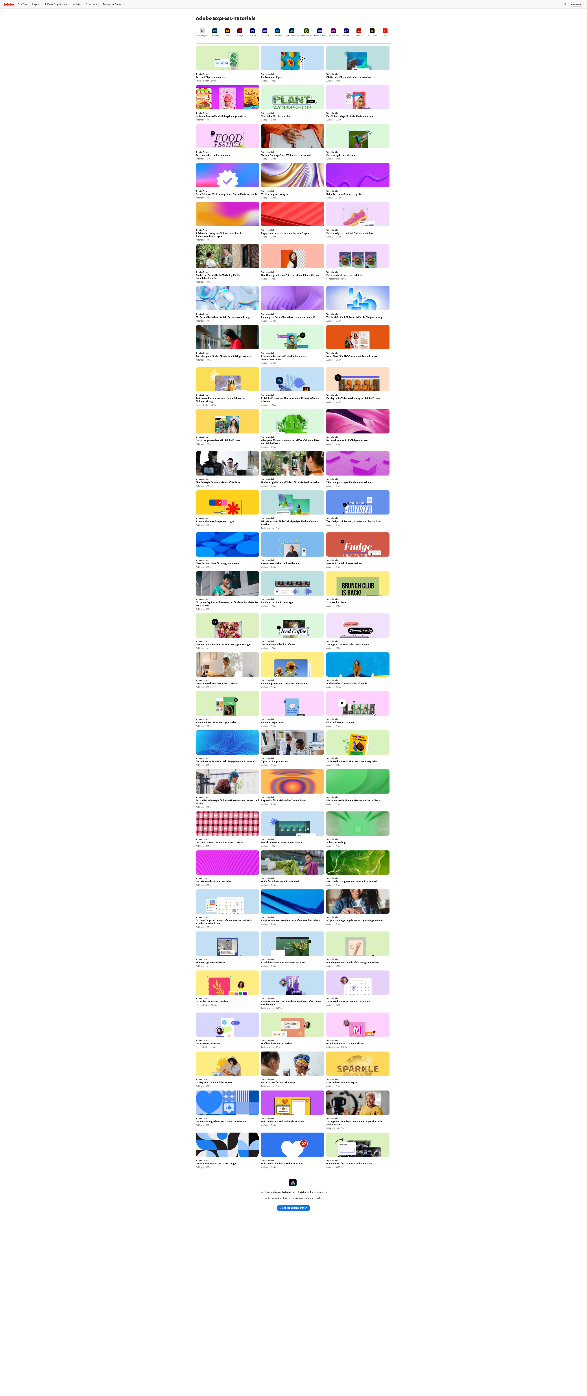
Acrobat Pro (359, 36)
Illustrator (227, 36)
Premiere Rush (319, 36)
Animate (346, 36)
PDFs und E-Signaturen (55, 4)
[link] (202, 32)
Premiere (252, 36)
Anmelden (576, 4)
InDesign (240, 36)
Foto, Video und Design (27, 4)
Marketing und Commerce (84, 4)
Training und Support (112, 4)
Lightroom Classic (292, 36)
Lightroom (277, 36)
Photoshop (215, 36)
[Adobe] (8, 4)
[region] (227, 64)
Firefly (385, 36)
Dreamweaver (333, 36)
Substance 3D (306, 36)
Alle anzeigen (202, 36)
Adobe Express (372, 36)
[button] (564, 4)
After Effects (265, 36)
